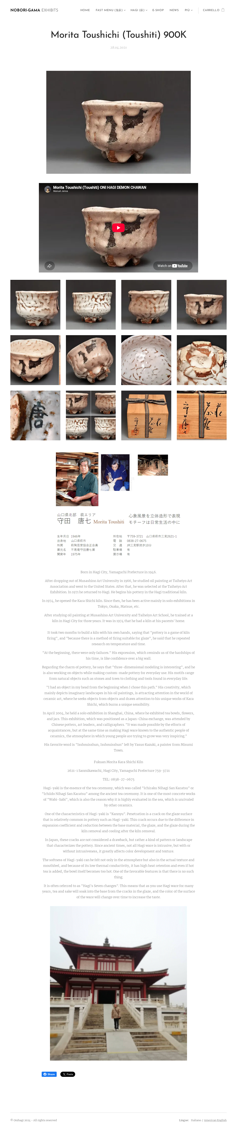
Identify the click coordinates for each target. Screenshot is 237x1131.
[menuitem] (86, 10)
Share (51, 1074)
